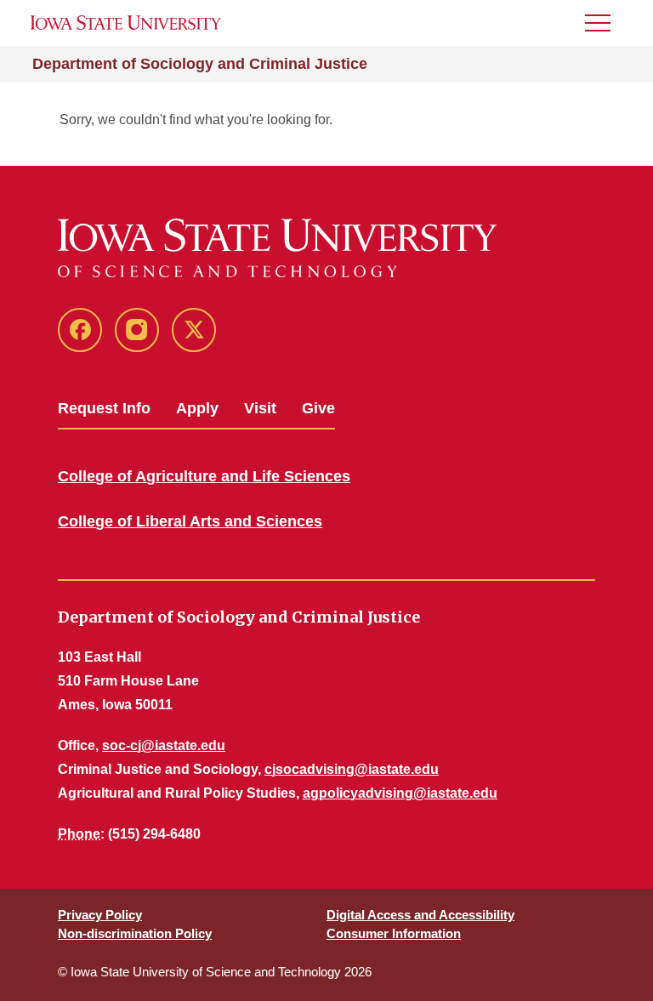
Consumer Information (393, 933)
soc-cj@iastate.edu (163, 745)
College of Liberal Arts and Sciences (190, 521)
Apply (197, 408)
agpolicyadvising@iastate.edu (400, 793)
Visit (260, 408)
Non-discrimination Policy (135, 933)
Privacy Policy (100, 914)
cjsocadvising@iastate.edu (351, 769)
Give (318, 408)
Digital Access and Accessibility (420, 914)
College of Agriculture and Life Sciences (204, 476)
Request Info (104, 408)
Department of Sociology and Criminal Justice (199, 63)
